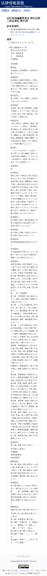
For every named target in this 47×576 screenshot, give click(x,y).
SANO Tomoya (29, 561)
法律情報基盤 (12, 3)
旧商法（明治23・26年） (16, 10)
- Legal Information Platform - (18, 6)
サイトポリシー (23, 556)
